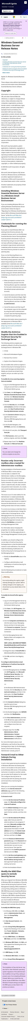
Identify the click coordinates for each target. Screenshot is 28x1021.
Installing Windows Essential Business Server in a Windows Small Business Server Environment (14, 63)
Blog (22, 1012)
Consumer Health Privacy (7, 1016)
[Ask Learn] (22, 38)
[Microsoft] (14, 17)
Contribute (4, 1014)
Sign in (25, 17)
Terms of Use (20, 1016)
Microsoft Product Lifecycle (11, 25)
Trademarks (4, 1019)
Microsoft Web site (15, 215)
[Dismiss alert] (25, 2)
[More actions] (25, 38)
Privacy (10, 1014)
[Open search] (20, 17)
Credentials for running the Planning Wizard (14, 66)
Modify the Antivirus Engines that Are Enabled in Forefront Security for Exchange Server (14, 69)
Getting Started (9, 38)
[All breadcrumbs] (2, 38)
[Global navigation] (1, 17)
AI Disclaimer (4, 1012)
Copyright (5, 60)
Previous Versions (14, 1012)
